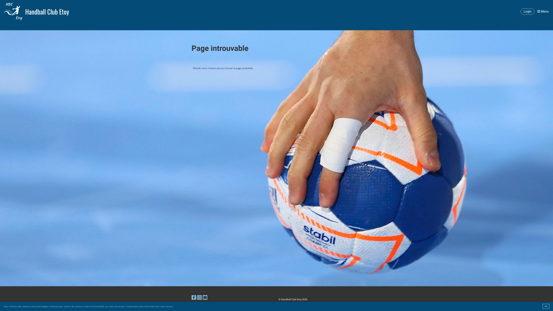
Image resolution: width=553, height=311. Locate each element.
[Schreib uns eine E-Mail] (205, 298)
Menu (544, 11)
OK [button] (546, 306)
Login (527, 11)
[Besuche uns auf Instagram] (199, 298)
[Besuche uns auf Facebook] (194, 298)
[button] (174, 306)
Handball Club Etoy (47, 11)
